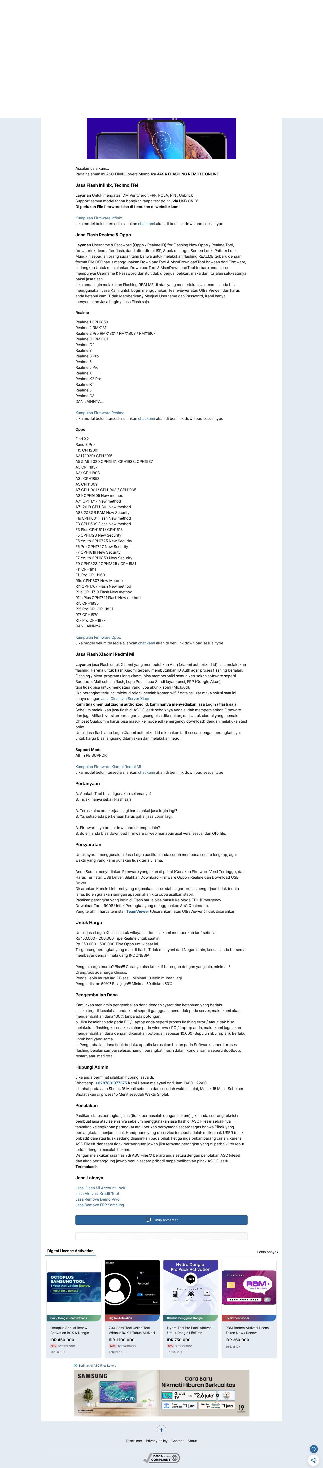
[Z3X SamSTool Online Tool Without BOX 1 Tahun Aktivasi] (74, 1287)
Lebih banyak (267, 1252)
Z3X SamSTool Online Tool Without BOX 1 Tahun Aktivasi (73, 1330)
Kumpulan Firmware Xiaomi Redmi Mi (108, 766)
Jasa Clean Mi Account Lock (100, 1188)
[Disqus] (161, 59)
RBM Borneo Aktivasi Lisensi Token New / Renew (189, 1330)
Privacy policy (157, 1441)
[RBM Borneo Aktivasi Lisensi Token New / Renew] (190, 1287)
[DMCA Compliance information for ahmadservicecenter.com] (161, 1462)
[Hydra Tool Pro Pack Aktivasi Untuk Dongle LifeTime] (132, 1287)
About (192, 1441)
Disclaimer (134, 1441)
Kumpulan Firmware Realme (99, 412)
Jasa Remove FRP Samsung (99, 1205)
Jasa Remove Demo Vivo (97, 1199)
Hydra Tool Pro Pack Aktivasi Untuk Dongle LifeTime (131, 1330)
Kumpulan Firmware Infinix (98, 218)
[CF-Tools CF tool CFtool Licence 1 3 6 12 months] (249, 1287)
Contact (177, 1441)
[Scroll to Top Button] (161, 1429)
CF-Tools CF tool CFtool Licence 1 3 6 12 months (244, 1330)
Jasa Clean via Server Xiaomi (127, 698)
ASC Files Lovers (105, 1365)
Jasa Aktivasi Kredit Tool (97, 1193)
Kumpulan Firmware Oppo (98, 637)
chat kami (146, 223)
